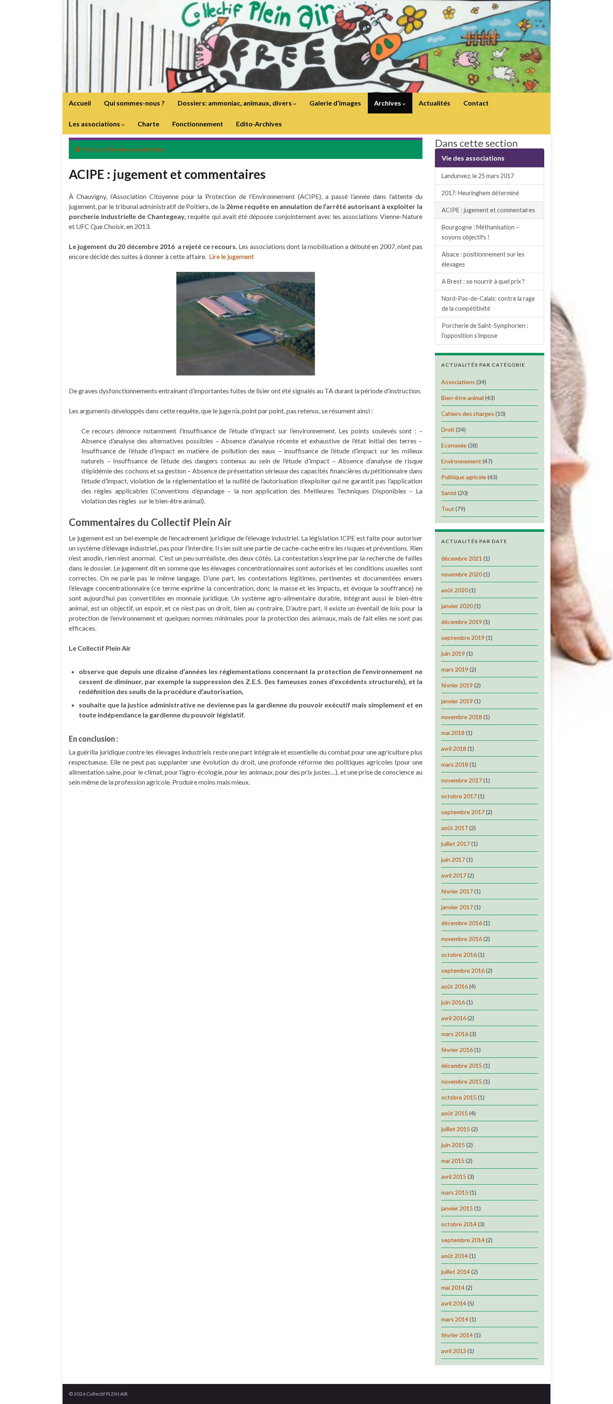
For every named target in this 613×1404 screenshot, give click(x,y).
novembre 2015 (461, 1081)
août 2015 (454, 1113)
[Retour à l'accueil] (306, 46)
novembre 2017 (461, 780)
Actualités (434, 103)
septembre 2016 (463, 970)
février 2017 (457, 891)
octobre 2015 (459, 1097)
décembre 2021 (461, 558)
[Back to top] (594, 1385)
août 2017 (454, 827)
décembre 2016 (461, 922)
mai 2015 (453, 1160)
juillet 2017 (455, 843)
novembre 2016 (461, 938)
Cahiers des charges (467, 413)
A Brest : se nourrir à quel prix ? (483, 281)
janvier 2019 (457, 701)
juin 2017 (453, 859)
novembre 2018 (461, 716)
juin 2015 (453, 1144)
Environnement (461, 461)
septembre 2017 (463, 811)
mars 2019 (454, 669)
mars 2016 (454, 1033)
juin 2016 (453, 1002)
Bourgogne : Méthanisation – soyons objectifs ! (480, 232)
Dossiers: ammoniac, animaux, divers (235, 103)
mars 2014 (454, 1319)
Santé (449, 492)
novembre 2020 (461, 574)
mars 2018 (454, 764)
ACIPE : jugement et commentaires (488, 210)
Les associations (95, 124)
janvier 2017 (457, 907)
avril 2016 (453, 1018)
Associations (458, 381)
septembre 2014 (463, 1239)
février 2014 (457, 1335)
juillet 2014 (455, 1271)
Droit (448, 429)
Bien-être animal (462, 397)
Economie (454, 445)
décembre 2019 (461, 621)
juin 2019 (453, 653)
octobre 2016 (459, 954)
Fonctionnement (197, 124)
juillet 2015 (455, 1128)
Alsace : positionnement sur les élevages (483, 259)
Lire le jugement (231, 256)
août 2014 (454, 1255)
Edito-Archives (259, 124)
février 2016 (457, 1049)
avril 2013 (453, 1350)
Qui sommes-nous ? (134, 103)
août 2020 (454, 590)
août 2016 (454, 986)
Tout (447, 508)
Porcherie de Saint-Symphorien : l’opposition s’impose (485, 330)
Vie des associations (135, 149)
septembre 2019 (463, 637)
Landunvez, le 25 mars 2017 (478, 175)
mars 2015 (454, 1192)
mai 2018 (453, 732)
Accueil (80, 103)
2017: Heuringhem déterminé (480, 192)
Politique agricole (463, 477)
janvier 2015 (457, 1208)
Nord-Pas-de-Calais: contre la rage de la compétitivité (488, 303)
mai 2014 (453, 1287)
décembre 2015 (461, 1065)
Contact (476, 103)
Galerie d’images (335, 103)
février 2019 (457, 685)
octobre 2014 (459, 1224)
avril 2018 (453, 748)
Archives (388, 103)
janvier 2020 (457, 605)
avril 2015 (453, 1176)
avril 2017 (453, 875)
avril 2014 (453, 1303)
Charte (148, 124)
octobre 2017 (459, 796)
